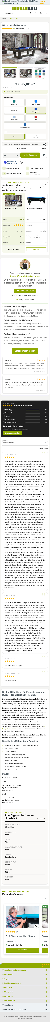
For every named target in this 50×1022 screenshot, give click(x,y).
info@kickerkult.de (26, 300)
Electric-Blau (36, 104)
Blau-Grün (14, 104)
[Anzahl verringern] (5, 155)
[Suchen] (30, 13)
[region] (25, 48)
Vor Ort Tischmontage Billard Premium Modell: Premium (23, 148)
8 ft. (36, 136)
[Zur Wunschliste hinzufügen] (44, 155)
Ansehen (36, 249)
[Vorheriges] (4, 48)
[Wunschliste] (35, 13)
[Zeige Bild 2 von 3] (25, 62)
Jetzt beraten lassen (25, 351)
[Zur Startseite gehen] (25, 8)
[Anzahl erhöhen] (17, 155)
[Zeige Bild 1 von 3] (20, 62)
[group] (25, 48)
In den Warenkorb (30, 155)
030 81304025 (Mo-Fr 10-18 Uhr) (26, 295)
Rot (36, 119)
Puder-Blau (14, 119)
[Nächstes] (46, 48)
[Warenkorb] (46, 13)
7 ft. (14, 136)
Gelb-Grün (14, 110)
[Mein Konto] (41, 13)
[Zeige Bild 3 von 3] (29, 62)
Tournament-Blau (25, 127)
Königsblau (36, 112)
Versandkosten (16, 87)
